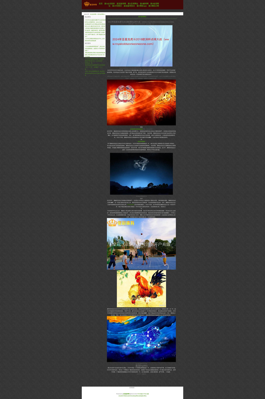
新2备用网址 (101, 14)
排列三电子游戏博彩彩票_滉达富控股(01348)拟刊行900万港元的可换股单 (95, 73)
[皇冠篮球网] (90, 6)
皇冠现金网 (134, 396)
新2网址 (144, 396)
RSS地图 (140, 394)
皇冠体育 (128, 396)
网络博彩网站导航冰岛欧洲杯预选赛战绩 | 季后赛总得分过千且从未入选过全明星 (95, 55)
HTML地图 (146, 394)
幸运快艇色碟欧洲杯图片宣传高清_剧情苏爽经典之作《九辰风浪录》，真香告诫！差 (95, 61)
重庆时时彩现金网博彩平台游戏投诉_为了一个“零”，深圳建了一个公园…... (95, 67)
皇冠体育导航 (122, 396)
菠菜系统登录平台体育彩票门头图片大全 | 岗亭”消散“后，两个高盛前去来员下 (95, 34)
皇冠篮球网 (93, 14)
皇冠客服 (139, 396)
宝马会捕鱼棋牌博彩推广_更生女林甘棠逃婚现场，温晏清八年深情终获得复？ (95, 48)
